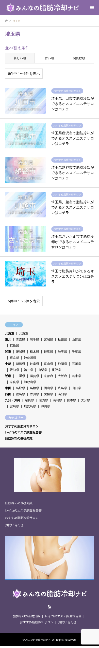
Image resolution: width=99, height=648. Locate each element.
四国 (8, 394)
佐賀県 (43, 400)
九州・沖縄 (12, 400)
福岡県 (29, 400)
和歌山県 (30, 382)
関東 (8, 351)
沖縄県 (45, 406)
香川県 (34, 394)
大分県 (85, 400)
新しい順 (20, 58)
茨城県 (20, 351)
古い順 (49, 58)
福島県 (14, 345)
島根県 (34, 388)
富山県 (48, 364)
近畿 (8, 376)
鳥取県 (20, 388)
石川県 (76, 364)
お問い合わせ (14, 525)
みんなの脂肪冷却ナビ (38, 639)
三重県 (20, 376)
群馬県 (48, 351)
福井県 (28, 370)
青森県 (20, 339)
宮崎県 (14, 406)
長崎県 (57, 400)
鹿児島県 (30, 406)
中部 (8, 364)
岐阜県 (34, 364)
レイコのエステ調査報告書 (23, 432)
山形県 (76, 339)
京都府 (48, 376)
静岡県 (62, 364)
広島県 (62, 388)
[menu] (91, 7)
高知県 (62, 394)
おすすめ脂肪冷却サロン (22, 426)
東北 (8, 339)
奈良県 (14, 382)
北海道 (9, 333)
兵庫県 (76, 376)
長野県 (56, 370)
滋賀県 (34, 376)
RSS (49, 607)
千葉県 (76, 351)
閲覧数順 (79, 58)
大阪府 (62, 376)
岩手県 (34, 339)
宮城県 (48, 339)
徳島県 (20, 394)
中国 (8, 388)
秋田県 (62, 339)
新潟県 (20, 364)
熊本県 (71, 400)
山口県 (76, 388)
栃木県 (34, 351)
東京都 (14, 357)
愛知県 (14, 370)
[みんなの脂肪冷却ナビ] (42, 7)
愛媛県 (48, 394)
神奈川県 (30, 357)
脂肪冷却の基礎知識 (18, 438)
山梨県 (42, 370)
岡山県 (48, 388)
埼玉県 (62, 351)
